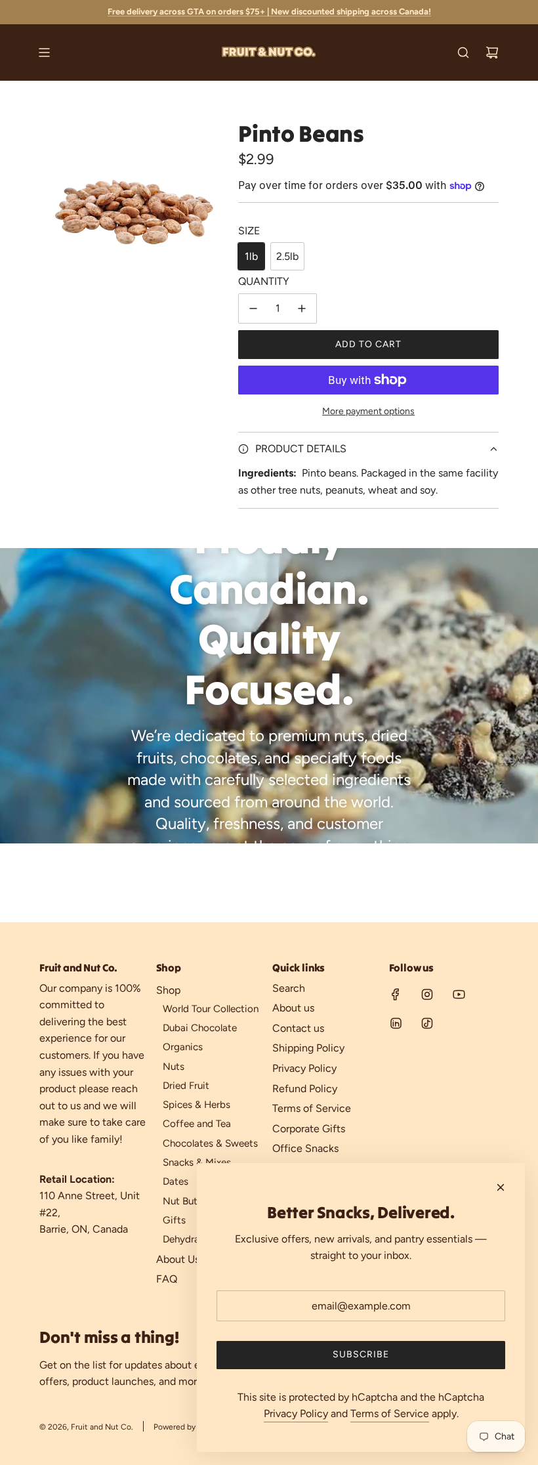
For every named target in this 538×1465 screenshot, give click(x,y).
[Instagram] (427, 994)
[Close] (500, 1187)
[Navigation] (44, 52)
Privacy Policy (296, 1413)
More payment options (368, 411)
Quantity (263, 281)
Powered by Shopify (189, 1427)
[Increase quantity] (301, 308)
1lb (251, 256)
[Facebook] (395, 994)
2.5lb (287, 256)
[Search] (463, 52)
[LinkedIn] (395, 1023)
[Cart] (492, 52)
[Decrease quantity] (253, 308)
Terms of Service (389, 1413)
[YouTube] (458, 994)
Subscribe (361, 1354)
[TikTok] (427, 1023)
